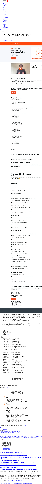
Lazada (4, 13)
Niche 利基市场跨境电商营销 (18, 437)
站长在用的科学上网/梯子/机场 (33, 437)
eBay (4, 9)
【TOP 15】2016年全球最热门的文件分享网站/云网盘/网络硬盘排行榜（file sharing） (18, 469)
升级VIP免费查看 (6, 387)
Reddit (4, 16)
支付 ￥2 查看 (2, 387)
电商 (18, 483)
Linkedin (4, 14)
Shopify (4, 18)
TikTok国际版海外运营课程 (32, 435)
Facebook (4, 11)
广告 (1, 427)
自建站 (4, 25)
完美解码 (8, 334)
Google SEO (5, 26)
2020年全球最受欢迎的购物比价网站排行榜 (9, 460)
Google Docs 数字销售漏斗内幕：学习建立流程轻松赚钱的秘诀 (13, 455)
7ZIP (7, 333)
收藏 (0, 430)
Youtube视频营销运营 (18, 436)
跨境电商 (27, 483)
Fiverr (4, 12)
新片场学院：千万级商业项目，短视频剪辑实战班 (11, 452)
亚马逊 (12, 483)
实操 (14, 483)
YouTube (4, 21)
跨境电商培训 (30, 483)
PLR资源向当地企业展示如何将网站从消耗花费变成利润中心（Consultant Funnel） (18, 465)
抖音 (15, 483)
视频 (23, 483)
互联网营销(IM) (9, 483)
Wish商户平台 (5, 20)
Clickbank (4, 7)
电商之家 (5, 40)
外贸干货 (4, 24)
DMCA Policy (14, 480)
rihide (6, 483)
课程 (2, 427)
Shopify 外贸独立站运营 (26, 437)
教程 (16, 483)
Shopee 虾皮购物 (5, 17)
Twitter (4, 19)
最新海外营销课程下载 (11, 435)
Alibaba (4, 5)
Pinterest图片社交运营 (36, 436)
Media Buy (8, 40)
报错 (21, 480)
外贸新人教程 (13, 436)
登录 (0, 29)
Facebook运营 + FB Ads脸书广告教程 (9, 437)
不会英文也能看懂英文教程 (18, 435)
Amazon (4, 3)
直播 (21, 483)
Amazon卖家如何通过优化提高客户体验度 (9, 467)
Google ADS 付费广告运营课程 (7, 436)
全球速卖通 (5, 4)
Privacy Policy (10, 480)
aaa (0, 427)
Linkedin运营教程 (23, 436)
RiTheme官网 (24, 425)
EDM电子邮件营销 (25, 435)
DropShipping (5, 8)
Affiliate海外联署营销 (29, 436)
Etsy (3, 10)
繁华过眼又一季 (5, 27)
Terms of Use (18, 480)
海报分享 (3, 430)
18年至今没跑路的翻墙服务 (4, 435)
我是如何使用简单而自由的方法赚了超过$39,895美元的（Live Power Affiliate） (17, 462)
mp (5, 483)
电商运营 (20, 483)
